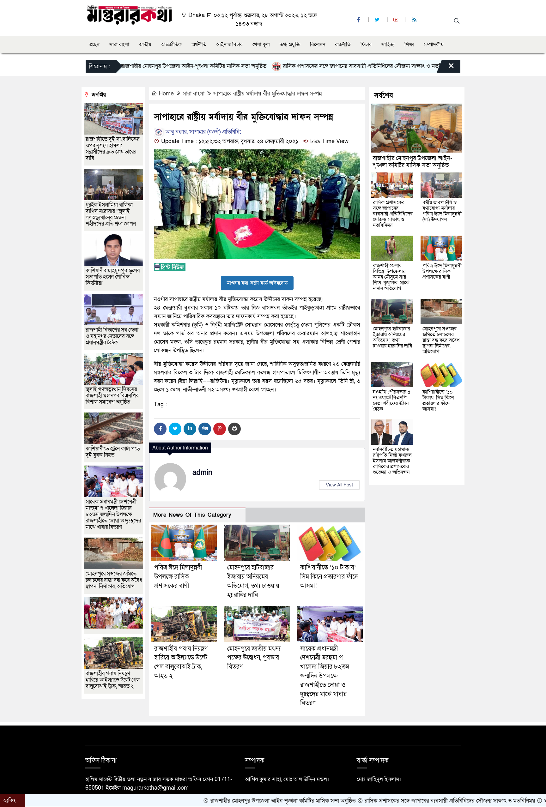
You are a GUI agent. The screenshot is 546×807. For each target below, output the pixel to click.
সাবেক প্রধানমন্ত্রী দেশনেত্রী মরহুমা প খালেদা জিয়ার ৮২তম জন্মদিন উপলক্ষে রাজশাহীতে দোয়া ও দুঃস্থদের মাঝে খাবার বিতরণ (324, 676)
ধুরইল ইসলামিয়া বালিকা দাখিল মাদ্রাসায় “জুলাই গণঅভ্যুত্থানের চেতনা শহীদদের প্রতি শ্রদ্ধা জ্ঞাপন (111, 214)
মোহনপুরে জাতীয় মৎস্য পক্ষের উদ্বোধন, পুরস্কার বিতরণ (254, 658)
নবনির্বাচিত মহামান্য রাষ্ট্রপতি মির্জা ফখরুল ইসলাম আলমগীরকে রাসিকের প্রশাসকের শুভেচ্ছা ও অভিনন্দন (392, 461)
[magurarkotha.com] (129, 14)
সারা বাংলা (119, 44)
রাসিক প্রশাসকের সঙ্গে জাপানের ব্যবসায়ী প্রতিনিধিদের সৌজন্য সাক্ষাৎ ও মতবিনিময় (334, 66)
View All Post (339, 485)
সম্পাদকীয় (433, 44)
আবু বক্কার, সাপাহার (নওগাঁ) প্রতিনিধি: (202, 132)
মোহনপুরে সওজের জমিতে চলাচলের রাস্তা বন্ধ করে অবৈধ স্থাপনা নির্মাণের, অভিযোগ (114, 580)
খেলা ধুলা (261, 44)
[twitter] (378, 20)
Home (166, 93)
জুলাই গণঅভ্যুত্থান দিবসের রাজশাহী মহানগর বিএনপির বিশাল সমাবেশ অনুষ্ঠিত (112, 396)
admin (202, 472)
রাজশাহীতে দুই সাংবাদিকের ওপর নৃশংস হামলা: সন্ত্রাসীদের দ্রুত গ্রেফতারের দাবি (112, 149)
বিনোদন (317, 44)
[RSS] (415, 20)
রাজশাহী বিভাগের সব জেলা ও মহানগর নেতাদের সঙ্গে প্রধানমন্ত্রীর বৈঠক (112, 336)
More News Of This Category (192, 515)
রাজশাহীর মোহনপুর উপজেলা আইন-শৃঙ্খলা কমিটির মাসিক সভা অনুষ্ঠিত (159, 66)
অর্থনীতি (198, 44)
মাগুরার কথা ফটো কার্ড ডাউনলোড (257, 283)
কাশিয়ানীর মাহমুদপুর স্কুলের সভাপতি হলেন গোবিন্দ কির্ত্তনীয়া (113, 277)
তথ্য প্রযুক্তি (290, 44)
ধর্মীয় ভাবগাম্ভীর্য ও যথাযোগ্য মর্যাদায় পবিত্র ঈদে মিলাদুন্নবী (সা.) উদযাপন (442, 211)
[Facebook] (160, 429)
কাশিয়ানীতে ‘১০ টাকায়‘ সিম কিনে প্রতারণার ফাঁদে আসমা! (329, 576)
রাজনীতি (343, 44)
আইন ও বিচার (229, 44)
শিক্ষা (409, 44)
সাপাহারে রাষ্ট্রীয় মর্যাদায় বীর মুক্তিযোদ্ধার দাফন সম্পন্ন (267, 93)
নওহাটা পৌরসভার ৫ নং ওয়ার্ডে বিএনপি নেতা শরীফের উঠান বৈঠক (392, 400)
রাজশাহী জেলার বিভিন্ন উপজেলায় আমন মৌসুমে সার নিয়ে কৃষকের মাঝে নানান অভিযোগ (391, 277)
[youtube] (396, 20)
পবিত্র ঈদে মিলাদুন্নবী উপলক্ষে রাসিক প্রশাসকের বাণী (178, 576)
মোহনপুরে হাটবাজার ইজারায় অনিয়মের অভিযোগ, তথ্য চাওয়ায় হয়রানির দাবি (392, 337)
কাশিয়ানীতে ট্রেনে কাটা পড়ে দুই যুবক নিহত (113, 452)
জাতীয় (145, 44)
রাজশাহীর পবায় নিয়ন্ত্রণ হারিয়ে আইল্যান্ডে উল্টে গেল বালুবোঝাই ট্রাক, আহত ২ (113, 680)
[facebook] (359, 20)
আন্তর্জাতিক (171, 44)
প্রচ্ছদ (94, 44)
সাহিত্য (388, 44)
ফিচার (366, 44)
